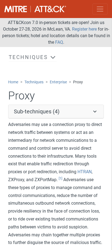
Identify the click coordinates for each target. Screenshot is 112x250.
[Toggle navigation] (100, 9)
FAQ (59, 42)
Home (13, 82)
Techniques (33, 82)
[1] (60, 178)
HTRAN (84, 171)
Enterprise (58, 82)
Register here (84, 29)
